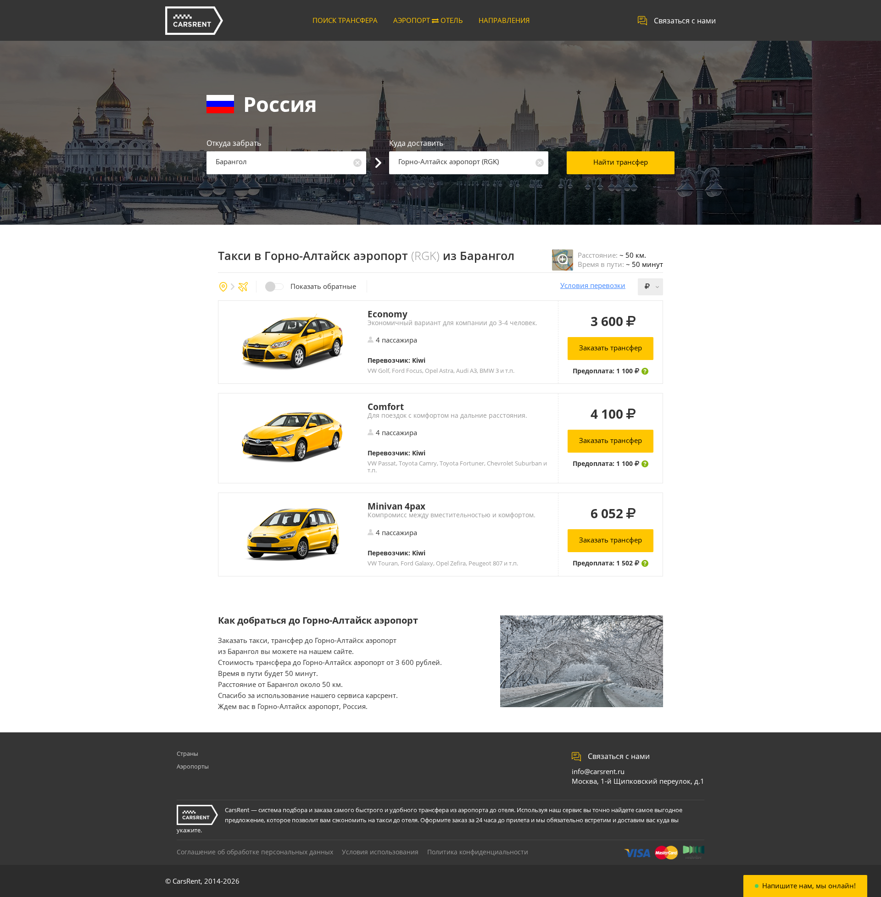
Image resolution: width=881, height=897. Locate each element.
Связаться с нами (685, 21)
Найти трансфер (620, 161)
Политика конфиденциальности (477, 851)
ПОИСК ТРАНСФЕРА (345, 20)
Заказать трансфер (610, 347)
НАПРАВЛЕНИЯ (504, 20)
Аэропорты (193, 766)
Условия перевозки (592, 285)
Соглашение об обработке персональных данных (255, 851)
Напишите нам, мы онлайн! (809, 885)
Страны (187, 753)
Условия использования (380, 851)
